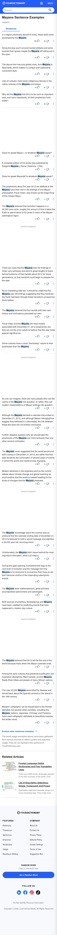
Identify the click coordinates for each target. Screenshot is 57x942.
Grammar (7, 839)
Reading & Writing (10, 854)
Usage (5, 849)
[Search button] (50, 10)
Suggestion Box (36, 854)
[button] (41, 3)
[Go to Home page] (14, 3)
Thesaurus (7, 830)
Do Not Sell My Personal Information (28, 902)
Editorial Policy (36, 839)
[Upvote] (38, 41)
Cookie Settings (36, 844)
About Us (34, 825)
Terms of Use (35, 849)
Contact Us (34, 830)
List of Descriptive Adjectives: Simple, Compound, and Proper (34, 784)
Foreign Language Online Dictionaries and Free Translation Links (35, 766)
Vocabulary (7, 844)
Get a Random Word (28, 875)
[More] (53, 41)
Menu (50, 3)
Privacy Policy (35, 835)
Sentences (11, 28)
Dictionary (7, 825)
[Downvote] (47, 41)
